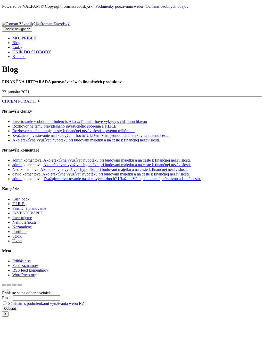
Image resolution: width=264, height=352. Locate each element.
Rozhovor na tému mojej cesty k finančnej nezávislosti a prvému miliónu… (73, 131)
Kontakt (19, 56)
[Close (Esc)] (4, 285)
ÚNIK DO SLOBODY (31, 52)
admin (17, 160)
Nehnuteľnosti (24, 222)
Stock (17, 236)
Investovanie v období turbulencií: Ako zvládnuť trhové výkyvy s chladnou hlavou (79, 121)
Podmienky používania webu (119, 6)
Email (7, 298)
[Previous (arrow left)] (4, 289)
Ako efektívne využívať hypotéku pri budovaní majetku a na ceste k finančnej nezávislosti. (86, 140)
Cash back (20, 199)
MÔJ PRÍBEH (24, 38)
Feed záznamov (25, 265)
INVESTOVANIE (27, 213)
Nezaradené (22, 227)
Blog (16, 42)
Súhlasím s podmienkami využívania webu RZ (46, 303)
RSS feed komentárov (30, 270)
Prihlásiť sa (21, 261)
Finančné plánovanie (29, 208)
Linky (17, 47)
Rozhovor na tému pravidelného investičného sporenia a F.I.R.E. (65, 126)
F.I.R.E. (18, 204)
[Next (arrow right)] (9, 289)
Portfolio (19, 231)
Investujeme (22, 217)
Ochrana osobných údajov (167, 6)
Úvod (17, 241)
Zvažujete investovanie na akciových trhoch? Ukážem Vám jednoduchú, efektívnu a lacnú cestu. (91, 135)
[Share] (9, 285)
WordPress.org (24, 275)
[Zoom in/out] (20, 285)
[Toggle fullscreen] (14, 285)
